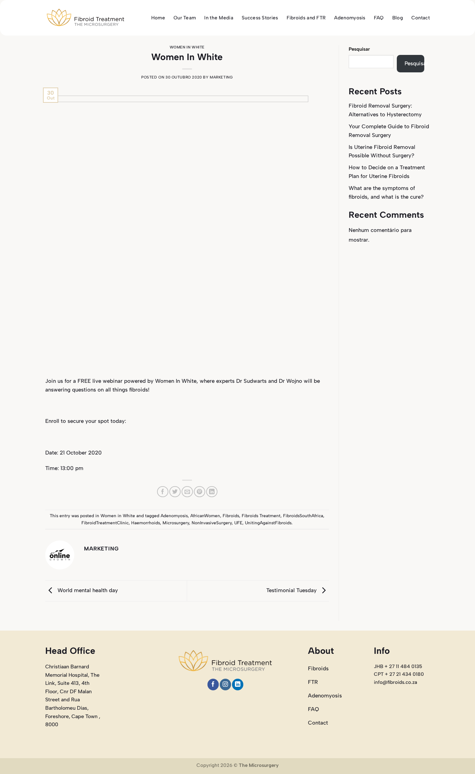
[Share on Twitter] (175, 491)
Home (158, 18)
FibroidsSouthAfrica (303, 515)
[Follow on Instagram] (225, 684)
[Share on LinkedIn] (211, 491)
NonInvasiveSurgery (212, 522)
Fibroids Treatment (261, 515)
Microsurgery (176, 522)
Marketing (221, 77)
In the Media (218, 18)
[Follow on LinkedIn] (237, 684)
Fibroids (231, 515)
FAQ (379, 18)
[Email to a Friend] (187, 491)
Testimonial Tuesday (292, 590)
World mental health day (87, 590)
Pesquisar (359, 49)
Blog (397, 18)
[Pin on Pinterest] (199, 491)
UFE (238, 522)
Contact (420, 18)
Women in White (187, 47)
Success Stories (260, 18)
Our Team (185, 18)
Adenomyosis (349, 18)
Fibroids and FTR (306, 18)
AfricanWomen (205, 515)
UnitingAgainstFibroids (268, 522)
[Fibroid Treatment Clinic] (85, 18)
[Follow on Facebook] (213, 684)
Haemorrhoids (145, 522)
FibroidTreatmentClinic (105, 522)
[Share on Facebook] (162, 491)
